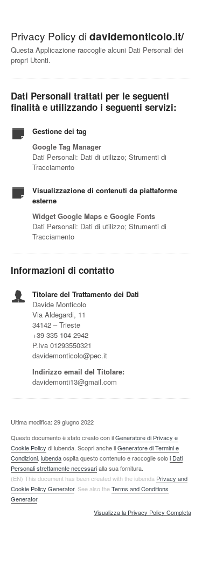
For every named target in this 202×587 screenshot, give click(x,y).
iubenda (51, 458)
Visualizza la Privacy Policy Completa (142, 513)
